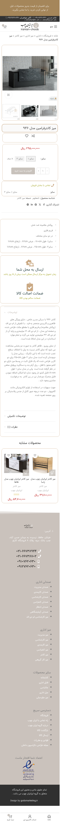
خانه (56, 36)
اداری (38, 36)
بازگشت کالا (42, 730)
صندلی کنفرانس (40, 602)
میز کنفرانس (42, 650)
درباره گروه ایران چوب (38, 725)
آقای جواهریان (19, 17)
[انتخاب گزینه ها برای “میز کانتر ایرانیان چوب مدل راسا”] (52, 473)
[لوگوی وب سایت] (30, 27)
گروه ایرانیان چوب (30, 794)
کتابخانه (44, 678)
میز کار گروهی (41, 660)
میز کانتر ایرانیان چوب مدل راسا (43, 480)
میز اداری (29, 36)
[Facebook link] (44, 204)
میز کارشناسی (41, 640)
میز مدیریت (43, 635)
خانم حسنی (45, 17)
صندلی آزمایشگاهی (39, 612)
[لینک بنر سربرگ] (30, 8)
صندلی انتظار (42, 607)
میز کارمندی (42, 645)
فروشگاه (47, 36)
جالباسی (44, 688)
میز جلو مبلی (42, 697)
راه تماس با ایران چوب (38, 720)
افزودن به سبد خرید (23, 171)
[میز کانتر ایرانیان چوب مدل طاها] (16, 463)
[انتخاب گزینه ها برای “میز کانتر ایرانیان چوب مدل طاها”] (26, 473)
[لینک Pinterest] (36, 204)
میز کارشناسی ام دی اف (37, 617)
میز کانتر (19, 36)
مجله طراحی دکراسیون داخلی (34, 745)
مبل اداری (43, 692)
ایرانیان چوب (43, 490)
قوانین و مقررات (41, 740)
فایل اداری (43, 683)
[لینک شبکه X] (40, 204)
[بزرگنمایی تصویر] (8, 94)
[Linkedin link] (32, 204)
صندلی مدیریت (41, 587)
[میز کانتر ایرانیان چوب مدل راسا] (43, 463)
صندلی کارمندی (41, 592)
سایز (43, 159)
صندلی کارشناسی (40, 597)
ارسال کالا (43, 735)
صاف (9, 158)
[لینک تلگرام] (28, 204)
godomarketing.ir (29, 801)
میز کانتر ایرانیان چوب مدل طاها (16, 480)
